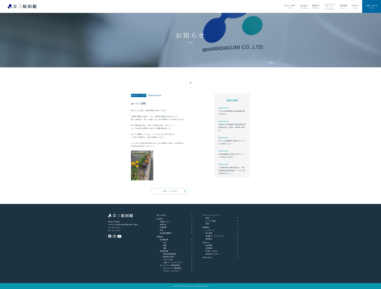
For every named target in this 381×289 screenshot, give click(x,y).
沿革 (161, 230)
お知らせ (205, 242)
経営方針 (163, 224)
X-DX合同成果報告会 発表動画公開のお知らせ (231, 112)
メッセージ (210, 230)
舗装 (164, 248)
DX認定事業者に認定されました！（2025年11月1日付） (231, 155)
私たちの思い (162, 215)
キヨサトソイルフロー (171, 271)
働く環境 (209, 233)
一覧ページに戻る (169, 191)
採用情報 (209, 248)
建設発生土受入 (169, 257)
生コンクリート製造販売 (172, 268)
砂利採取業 (164, 251)
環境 (207, 224)
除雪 (207, 218)
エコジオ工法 (168, 259)
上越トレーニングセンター (173, 262)
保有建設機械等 (165, 233)
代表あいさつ (165, 222)
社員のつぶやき (211, 251)
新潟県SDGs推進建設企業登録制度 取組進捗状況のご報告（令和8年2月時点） (232, 127)
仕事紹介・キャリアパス (215, 236)
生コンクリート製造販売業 (170, 265)
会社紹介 (160, 219)
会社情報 (209, 245)
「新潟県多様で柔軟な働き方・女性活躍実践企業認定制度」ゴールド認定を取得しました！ (231, 170)
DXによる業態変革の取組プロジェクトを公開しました (232, 142)
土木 (164, 242)
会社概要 (163, 227)
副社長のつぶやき (212, 254)
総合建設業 (164, 239)
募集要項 (209, 239)
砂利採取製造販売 (169, 254)
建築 (164, 245)
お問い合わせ (207, 257)
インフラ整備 (211, 221)
